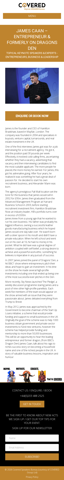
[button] (32, 456)
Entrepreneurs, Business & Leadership (32, 57)
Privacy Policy (32, 477)
